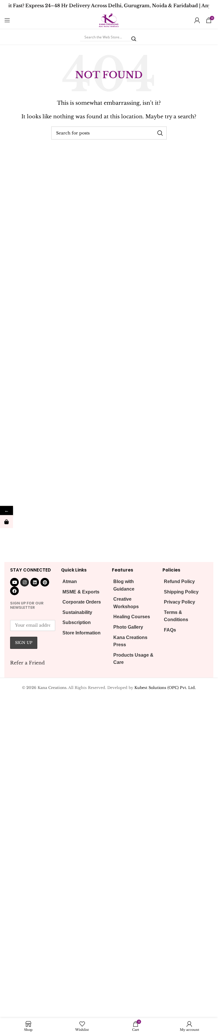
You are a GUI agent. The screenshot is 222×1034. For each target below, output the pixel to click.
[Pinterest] (44, 582)
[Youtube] (14, 582)
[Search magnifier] (134, 39)
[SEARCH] (160, 133)
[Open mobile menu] (7, 20)
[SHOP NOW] (6, 521)
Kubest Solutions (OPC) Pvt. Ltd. (165, 687)
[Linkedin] (34, 582)
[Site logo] (109, 20)
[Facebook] (14, 591)
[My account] (197, 20)
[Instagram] (24, 582)
